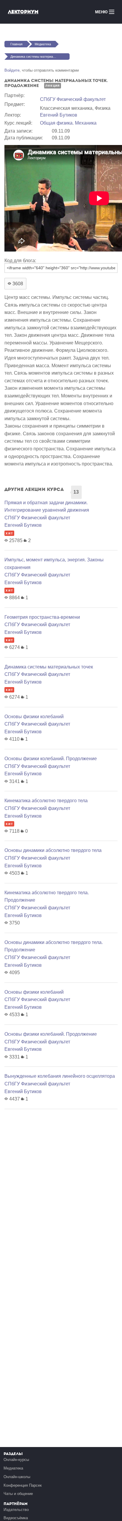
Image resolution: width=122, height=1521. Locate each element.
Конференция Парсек (23, 1485)
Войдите (12, 70)
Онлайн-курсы (16, 1459)
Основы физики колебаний (34, 716)
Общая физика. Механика (68, 122)
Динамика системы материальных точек (48, 666)
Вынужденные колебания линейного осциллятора (59, 1076)
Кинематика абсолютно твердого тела (46, 800)
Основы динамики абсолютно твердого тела (53, 850)
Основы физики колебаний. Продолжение (50, 758)
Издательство (16, 1509)
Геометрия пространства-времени (42, 617)
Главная (16, 44)
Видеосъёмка (16, 1518)
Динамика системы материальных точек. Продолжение (40, 56)
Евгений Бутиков (58, 114)
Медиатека (43, 44)
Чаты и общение (18, 1493)
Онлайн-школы (17, 1477)
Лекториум (23, 11)
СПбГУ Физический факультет (73, 99)
